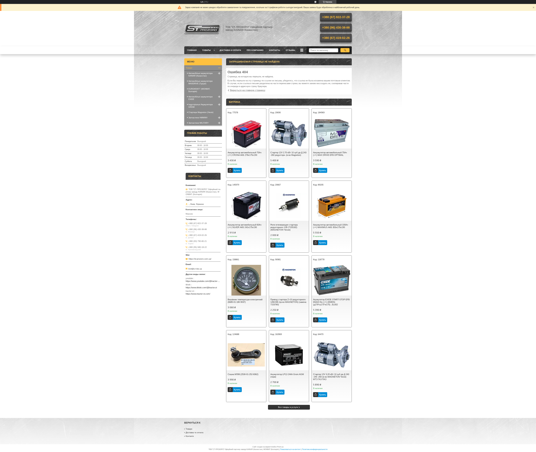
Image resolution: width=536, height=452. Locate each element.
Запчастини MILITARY (198, 123)
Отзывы (290, 50)
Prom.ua (280, 447)
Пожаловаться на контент (290, 449)
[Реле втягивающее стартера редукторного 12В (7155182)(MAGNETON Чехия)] (289, 205)
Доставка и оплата (230, 50)
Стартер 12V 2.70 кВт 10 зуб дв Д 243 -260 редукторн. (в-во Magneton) (288, 153)
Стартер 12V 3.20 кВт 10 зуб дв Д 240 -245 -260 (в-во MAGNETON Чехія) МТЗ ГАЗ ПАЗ (331, 376)
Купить (237, 170)
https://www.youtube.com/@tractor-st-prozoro (203, 281)
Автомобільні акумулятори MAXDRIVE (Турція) (200, 82)
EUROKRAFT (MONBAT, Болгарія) (199, 90)
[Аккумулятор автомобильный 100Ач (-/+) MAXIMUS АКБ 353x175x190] (331, 205)
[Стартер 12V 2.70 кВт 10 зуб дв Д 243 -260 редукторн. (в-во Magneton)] (289, 133)
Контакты (274, 50)
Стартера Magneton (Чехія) (200, 112)
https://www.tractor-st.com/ (198, 294)
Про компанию (255, 50)
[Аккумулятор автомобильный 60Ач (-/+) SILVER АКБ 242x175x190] (246, 205)
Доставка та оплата (194, 432)
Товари (189, 68)
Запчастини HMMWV (197, 117)
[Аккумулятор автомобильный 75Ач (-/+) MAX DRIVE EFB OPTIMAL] (331, 133)
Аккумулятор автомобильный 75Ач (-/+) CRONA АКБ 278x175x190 (244, 153)
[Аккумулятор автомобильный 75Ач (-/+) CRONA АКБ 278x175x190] (246, 133)
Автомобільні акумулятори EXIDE (200, 98)
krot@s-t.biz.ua (195, 269)
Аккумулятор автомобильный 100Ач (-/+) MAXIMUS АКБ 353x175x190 (330, 226)
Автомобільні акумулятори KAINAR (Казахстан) (200, 74)
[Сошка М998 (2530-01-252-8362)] (246, 355)
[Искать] (345, 50)
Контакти (190, 436)
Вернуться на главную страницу (247, 90)
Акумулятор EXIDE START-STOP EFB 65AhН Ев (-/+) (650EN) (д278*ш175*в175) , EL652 (331, 302)
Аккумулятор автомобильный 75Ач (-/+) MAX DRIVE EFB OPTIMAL (330, 153)
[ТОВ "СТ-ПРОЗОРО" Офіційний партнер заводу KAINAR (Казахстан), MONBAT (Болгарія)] (202, 28)
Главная (192, 50)
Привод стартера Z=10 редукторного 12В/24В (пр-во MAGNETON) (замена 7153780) (288, 302)
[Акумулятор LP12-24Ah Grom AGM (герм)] (289, 355)
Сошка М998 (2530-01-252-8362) (243, 374)
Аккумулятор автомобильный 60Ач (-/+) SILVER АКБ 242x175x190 (244, 226)
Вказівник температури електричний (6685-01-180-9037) (245, 300)
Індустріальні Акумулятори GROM (200, 105)
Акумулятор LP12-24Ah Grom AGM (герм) (287, 375)
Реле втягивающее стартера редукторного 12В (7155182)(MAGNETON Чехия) (284, 227)
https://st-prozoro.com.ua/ (200, 259)
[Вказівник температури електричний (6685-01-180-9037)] (246, 280)
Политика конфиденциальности (314, 449)
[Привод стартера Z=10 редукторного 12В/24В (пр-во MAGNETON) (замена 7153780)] (289, 280)
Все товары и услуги (288, 407)
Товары (206, 50)
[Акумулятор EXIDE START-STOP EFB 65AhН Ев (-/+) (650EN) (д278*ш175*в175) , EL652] (331, 280)
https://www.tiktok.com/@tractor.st (201, 287)
